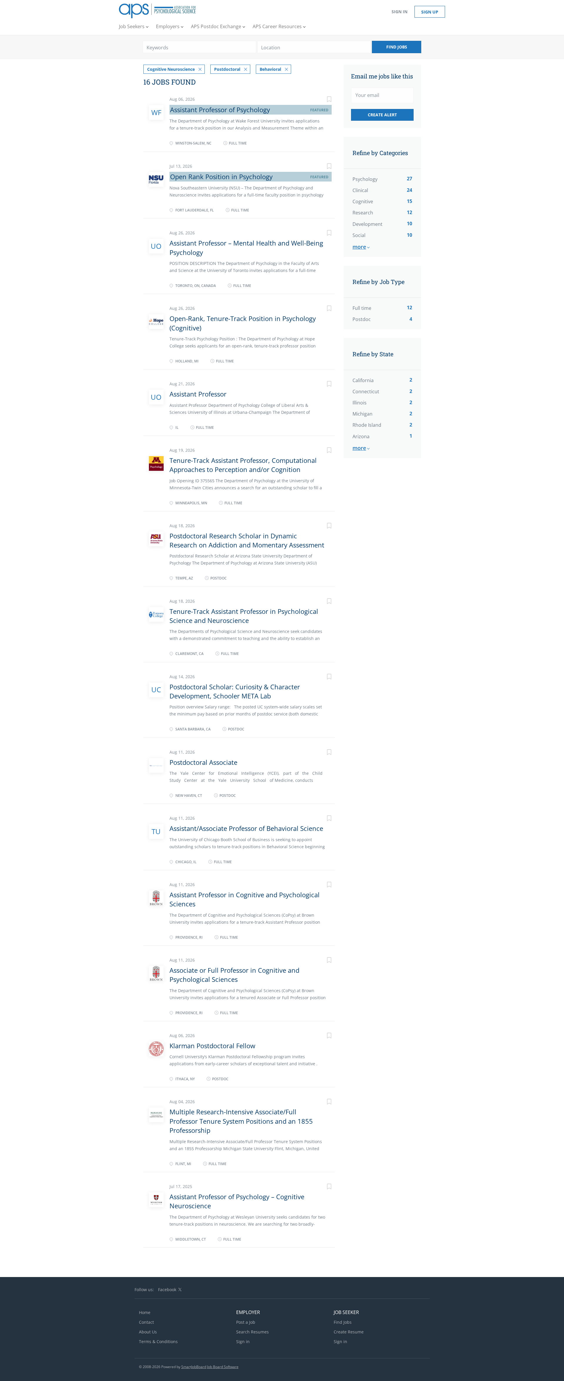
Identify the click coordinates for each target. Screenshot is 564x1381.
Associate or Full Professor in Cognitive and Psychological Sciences (234, 975)
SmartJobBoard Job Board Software (210, 1366)
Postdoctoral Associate (203, 762)
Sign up (429, 12)
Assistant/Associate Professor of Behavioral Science (246, 828)
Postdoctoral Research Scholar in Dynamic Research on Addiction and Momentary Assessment (246, 540)
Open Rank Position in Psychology (221, 176)
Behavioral (270, 69)
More (359, 246)
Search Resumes (252, 1332)
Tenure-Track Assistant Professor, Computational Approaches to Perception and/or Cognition (243, 465)
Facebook (167, 1289)
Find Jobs (396, 47)
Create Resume (349, 1332)
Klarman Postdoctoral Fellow (212, 1045)
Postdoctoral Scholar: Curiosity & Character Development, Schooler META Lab (234, 691)
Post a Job (245, 1322)
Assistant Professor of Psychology (220, 109)
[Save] (323, 100)
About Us (148, 1332)
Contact (146, 1322)
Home (144, 1312)
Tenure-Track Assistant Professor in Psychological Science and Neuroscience (243, 616)
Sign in (399, 11)
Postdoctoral (227, 69)
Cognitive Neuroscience (171, 69)
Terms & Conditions (158, 1341)
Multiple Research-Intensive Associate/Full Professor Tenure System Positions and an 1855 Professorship (241, 1121)
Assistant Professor (197, 393)
